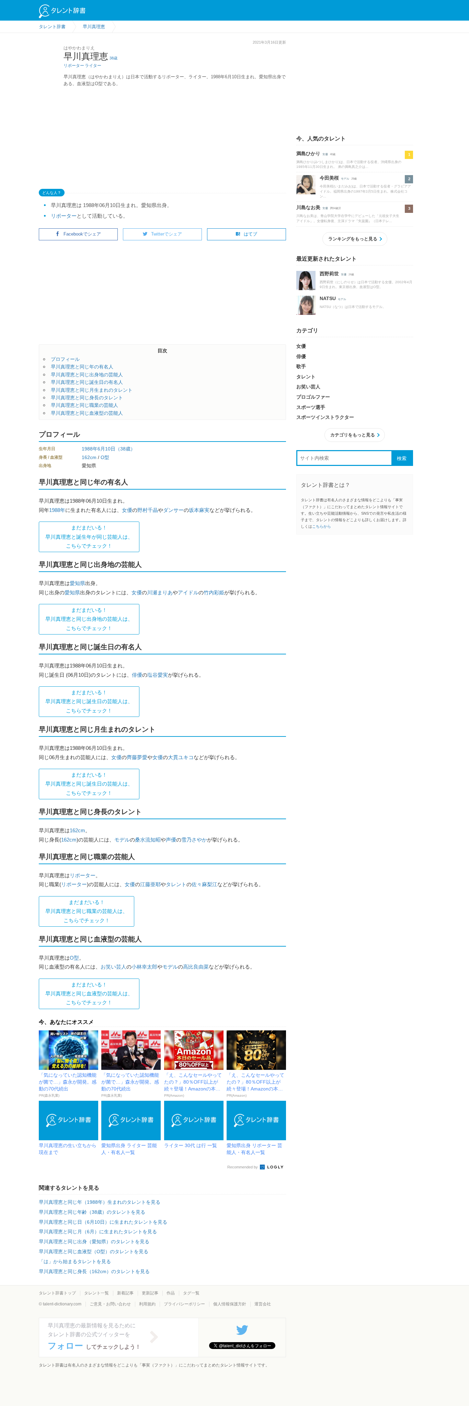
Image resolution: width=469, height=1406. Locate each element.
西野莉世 (329, 273)
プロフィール (65, 359)
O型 (105, 457)
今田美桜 (329, 178)
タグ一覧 (191, 1293)
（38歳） (125, 448)
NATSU (328, 298)
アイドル (188, 592)
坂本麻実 (199, 510)
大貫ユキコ (181, 757)
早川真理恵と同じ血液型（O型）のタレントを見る (93, 1251)
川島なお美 (308, 207)
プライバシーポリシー (184, 1304)
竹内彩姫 (214, 592)
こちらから (321, 526)
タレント (176, 884)
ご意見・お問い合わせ (110, 1304)
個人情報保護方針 (229, 1304)
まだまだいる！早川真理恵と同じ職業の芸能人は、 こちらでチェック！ (86, 911)
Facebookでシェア (82, 234)
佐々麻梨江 (204, 884)
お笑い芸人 (113, 967)
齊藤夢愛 (137, 757)
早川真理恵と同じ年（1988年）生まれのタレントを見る (99, 1202)
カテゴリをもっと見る (352, 434)
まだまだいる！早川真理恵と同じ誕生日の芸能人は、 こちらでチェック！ (89, 701)
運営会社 (262, 1304)
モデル (122, 840)
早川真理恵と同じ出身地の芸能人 (87, 374)
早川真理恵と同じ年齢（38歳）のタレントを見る (92, 1212)
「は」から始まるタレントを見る (75, 1261)
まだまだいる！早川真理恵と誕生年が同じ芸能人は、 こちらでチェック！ (89, 537)
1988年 (90, 448)
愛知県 (77, 583)
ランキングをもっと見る (352, 238)
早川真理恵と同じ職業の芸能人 (84, 405)
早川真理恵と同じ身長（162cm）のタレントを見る (94, 1271)
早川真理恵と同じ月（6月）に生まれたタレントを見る (98, 1231)
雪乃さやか (194, 840)
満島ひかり (308, 153)
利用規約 (147, 1304)
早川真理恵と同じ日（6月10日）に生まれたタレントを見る (103, 1222)
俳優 (137, 675)
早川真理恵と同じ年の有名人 (82, 366)
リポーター (74, 65)
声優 (171, 840)
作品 (171, 1293)
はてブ (250, 234)
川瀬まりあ (160, 592)
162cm (89, 457)
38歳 (113, 58)
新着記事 (125, 1293)
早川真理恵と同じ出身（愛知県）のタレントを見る (94, 1241)
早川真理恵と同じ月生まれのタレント (92, 390)
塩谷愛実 (157, 675)
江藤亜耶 (150, 884)
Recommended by (243, 1167)
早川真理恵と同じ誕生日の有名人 (87, 382)
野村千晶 (147, 510)
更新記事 (150, 1293)
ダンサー (173, 510)
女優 (127, 510)
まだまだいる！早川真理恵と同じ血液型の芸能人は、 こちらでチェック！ (89, 994)
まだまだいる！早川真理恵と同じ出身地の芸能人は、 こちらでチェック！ (89, 619)
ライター (93, 65)
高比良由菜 (196, 967)
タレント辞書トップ (57, 1293)
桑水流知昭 (148, 840)
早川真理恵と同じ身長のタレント (87, 397)
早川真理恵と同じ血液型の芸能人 (87, 413)
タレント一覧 (96, 1293)
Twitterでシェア (166, 234)
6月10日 (106, 448)
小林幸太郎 (144, 967)
